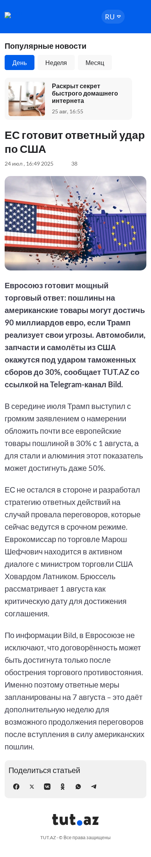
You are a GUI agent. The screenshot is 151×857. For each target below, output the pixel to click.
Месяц (95, 62)
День (19, 62)
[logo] (28, 15)
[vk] (47, 786)
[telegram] (93, 786)
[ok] (62, 786)
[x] (31, 786)
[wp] (78, 786)
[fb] (16, 786)
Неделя (56, 62)
